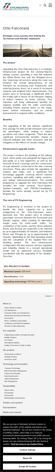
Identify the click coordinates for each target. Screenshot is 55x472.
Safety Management (11, 379)
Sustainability (9, 386)
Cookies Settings (27, 450)
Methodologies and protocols (14, 398)
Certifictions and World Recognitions (17, 323)
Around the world (10, 359)
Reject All (27, 458)
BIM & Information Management (15, 371)
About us (7, 303)
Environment (8, 395)
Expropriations (9, 407)
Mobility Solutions (10, 337)
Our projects (8, 350)
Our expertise (9, 330)
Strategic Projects (10, 357)
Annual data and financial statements (17, 315)
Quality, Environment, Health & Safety (17, 345)
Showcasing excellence (12, 354)
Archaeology (8, 393)
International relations (12, 343)
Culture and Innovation (12, 373)
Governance (8, 318)
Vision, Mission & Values (13, 308)
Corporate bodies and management (16, 313)
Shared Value (9, 390)
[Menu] (50, 5)
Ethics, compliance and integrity (15, 321)
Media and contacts (12, 412)
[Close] (51, 420)
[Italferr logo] (16, 6)
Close (47, 296)
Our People (8, 340)
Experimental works (11, 376)
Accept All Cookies (27, 466)
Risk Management (10, 381)
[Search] (45, 5)
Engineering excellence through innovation (19, 335)
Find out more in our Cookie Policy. (27, 444)
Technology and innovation (15, 364)
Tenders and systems (13, 402)
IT (40, 5)
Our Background (10, 310)
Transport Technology (12, 368)
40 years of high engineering (14, 326)
